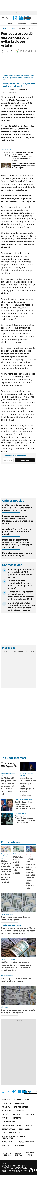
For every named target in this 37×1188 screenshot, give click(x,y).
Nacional (30, 1114)
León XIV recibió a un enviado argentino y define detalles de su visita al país (23, 166)
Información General (12, 1125)
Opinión (5, 1114)
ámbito (3, 28)
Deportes (17, 1118)
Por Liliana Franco (25, 795)
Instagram (13, 1092)
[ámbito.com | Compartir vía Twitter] (26, 51)
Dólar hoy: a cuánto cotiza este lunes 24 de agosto (16, 918)
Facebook (8, 1092)
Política (12, 28)
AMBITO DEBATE (30, 1154)
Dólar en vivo (18, 13)
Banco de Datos (21, 1107)
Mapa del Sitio (15, 1133)
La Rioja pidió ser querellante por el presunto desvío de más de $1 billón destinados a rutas (8, 786)
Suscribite (25, 460)
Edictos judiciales (25, 1142)
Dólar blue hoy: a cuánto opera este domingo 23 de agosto (18, 1011)
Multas (5, 1145)
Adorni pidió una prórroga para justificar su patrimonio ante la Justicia (19, 85)
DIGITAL (7, 1154)
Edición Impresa (9, 1122)
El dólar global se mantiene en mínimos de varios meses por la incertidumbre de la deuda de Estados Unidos (16, 966)
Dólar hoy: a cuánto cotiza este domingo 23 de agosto (16, 979)
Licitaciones (18, 1145)
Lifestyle (17, 1114)
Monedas (5, 651)
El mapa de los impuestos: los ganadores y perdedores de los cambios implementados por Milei (21, 595)
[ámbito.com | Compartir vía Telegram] (31, 51)
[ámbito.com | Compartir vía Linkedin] (29, 51)
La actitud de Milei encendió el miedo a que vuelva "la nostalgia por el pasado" (20, 584)
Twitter (3, 1092)
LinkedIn (19, 1092)
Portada (6, 1099)
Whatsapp (30, 1092)
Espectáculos (8, 1129)
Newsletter (31, 1092)
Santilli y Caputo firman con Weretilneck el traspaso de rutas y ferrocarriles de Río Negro (25, 805)
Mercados (7, 1111)
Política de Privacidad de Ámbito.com (13, 1137)
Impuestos (30, 13)
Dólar (10, 23)
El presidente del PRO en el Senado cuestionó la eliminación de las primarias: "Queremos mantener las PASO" (23, 156)
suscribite (28, 18)
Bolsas (13, 651)
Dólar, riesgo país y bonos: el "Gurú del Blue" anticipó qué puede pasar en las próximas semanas (18, 931)
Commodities (22, 651)
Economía (22, 23)
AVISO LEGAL (7, 1142)
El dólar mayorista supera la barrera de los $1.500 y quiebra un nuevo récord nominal (17, 508)
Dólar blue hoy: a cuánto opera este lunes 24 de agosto (17, 554)
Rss (3, 1133)
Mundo (5, 1118)
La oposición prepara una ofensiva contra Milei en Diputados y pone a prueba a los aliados (18, 77)
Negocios (20, 1111)
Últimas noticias (21, 1099)
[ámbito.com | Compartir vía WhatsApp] (21, 51)
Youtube (24, 1092)
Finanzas (19, 1103)
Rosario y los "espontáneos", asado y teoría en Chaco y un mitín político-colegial (25, 819)
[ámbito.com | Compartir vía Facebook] (23, 51)
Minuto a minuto (30, 855)
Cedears (32, 651)
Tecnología (24, 1129)
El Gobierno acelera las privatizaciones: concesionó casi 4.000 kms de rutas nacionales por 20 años (21, 606)
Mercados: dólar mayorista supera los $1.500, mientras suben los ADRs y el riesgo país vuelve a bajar (17, 543)
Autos (29, 1125)
